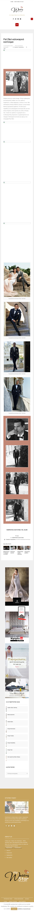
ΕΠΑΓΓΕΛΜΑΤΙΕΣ (22, 901)
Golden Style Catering (12, 707)
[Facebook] (13, 19)
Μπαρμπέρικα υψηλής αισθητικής (20, 553)
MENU (17, 24)
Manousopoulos (11, 714)
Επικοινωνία (9, 852)
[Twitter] (16, 19)
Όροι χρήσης (9, 857)
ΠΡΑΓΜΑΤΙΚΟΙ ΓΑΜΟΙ (8, 898)
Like (18, 535)
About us (8, 850)
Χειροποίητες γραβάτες (27, 552)
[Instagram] (18, 19)
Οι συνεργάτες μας (13, 702)
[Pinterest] (20, 19)
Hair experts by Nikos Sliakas (14, 757)
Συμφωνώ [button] (14, 908)
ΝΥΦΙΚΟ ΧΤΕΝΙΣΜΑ (13, 901)
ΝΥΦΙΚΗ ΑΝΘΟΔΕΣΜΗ (18, 898)
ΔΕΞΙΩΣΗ (27, 898)
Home (12, 1)
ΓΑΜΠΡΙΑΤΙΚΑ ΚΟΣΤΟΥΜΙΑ (18, 537)
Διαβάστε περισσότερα (24, 908)
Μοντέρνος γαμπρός (12, 552)
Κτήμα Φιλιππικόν (11, 728)
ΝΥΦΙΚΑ (5, 901)
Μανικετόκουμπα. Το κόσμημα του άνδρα (7, 553)
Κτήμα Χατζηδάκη (11, 742)
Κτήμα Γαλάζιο (11, 735)
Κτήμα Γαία (10, 749)
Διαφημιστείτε (9, 855)
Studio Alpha (10, 721)
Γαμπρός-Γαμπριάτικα (19, 47)
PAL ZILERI (24, 529)
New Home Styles (18, 1)
